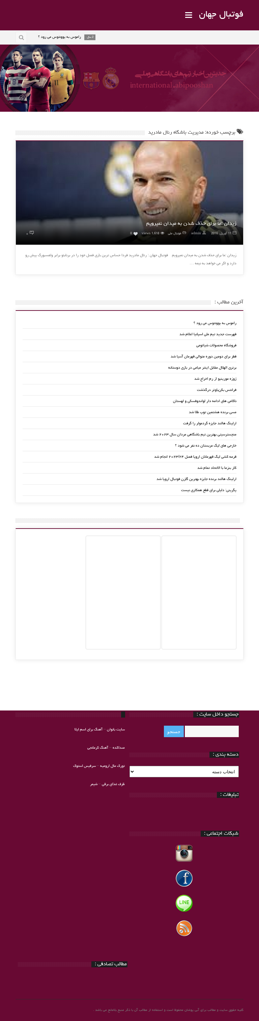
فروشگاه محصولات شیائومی (216, 345)
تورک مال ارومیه (112, 766)
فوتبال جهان (221, 14)
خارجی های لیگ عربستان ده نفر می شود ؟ (205, 446)
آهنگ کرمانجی (97, 748)
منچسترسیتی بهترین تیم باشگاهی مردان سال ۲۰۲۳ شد (194, 434)
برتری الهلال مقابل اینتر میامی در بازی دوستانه (202, 368)
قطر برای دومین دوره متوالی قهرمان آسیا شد (203, 356)
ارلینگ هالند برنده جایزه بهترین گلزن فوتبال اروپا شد (196, 479)
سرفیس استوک (85, 766)
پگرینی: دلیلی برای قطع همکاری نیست (208, 490)
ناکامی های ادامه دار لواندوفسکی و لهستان (204, 401)
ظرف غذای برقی (113, 784)
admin (196, 234)
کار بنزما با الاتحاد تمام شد (216, 468)
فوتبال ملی (174, 234)
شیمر (93, 784)
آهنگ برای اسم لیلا (89, 729)
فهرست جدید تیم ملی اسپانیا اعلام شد (207, 334)
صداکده (119, 748)
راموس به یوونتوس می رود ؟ (215, 323)
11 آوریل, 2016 (221, 234)
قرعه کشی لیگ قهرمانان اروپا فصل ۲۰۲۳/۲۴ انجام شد (195, 457)
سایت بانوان (116, 729)
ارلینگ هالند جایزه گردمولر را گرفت (209, 423)
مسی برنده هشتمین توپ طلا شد (212, 412)
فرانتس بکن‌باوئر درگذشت (216, 390)
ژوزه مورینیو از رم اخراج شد (215, 379)
